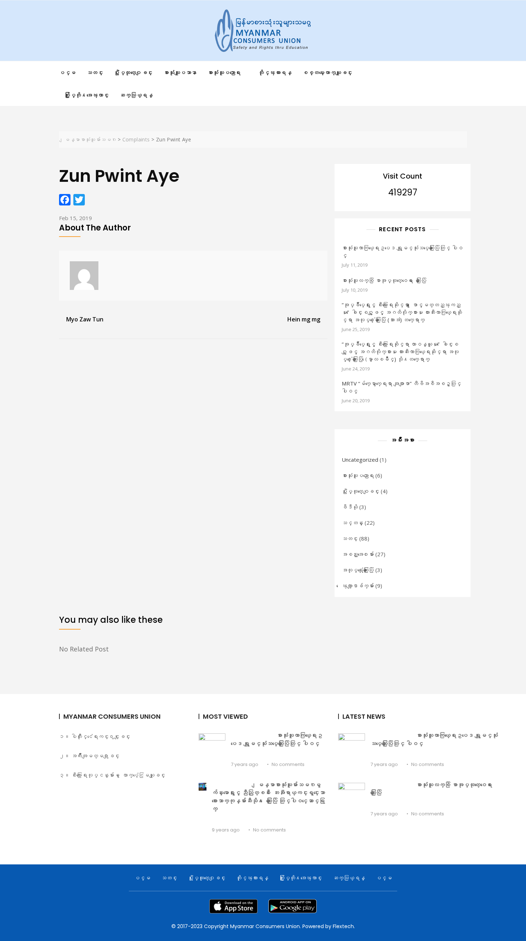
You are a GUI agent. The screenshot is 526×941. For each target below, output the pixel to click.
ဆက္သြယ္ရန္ (136, 94)
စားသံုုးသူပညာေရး (224, 72)
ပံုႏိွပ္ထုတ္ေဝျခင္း (360, 491)
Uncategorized (360, 459)
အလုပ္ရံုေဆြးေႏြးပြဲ (358, 569)
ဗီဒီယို (350, 506)
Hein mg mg (303, 319)
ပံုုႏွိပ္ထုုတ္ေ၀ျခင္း (133, 72)
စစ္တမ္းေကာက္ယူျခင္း (327, 72)
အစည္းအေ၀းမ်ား (358, 554)
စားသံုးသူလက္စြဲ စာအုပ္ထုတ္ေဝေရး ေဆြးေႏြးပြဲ (384, 280)
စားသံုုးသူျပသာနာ (180, 72)
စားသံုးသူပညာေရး (358, 475)
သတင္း (95, 72)
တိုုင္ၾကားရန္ (275, 72)
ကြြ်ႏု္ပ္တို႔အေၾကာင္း (86, 94)
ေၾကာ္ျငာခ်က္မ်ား (358, 585)
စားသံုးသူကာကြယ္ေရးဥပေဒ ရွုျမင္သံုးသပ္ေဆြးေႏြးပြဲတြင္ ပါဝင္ (402, 251)
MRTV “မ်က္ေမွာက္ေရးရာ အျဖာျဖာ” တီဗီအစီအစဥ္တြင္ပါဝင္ (401, 387)
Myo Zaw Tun (84, 319)
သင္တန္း (352, 522)
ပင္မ (67, 72)
